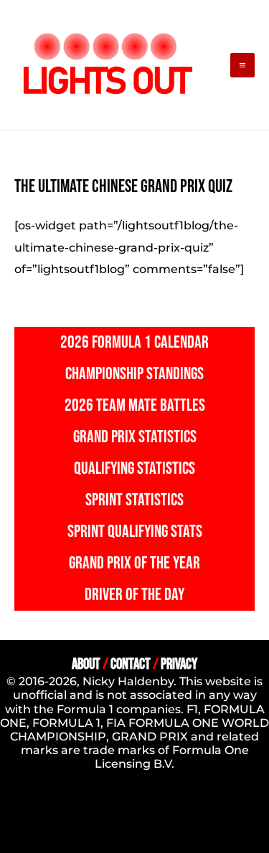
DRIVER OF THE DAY (134, 594)
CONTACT (130, 664)
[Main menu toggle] (242, 65)
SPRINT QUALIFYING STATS (134, 531)
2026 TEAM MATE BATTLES (135, 405)
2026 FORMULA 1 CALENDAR (134, 342)
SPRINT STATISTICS (134, 500)
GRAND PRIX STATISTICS (135, 436)
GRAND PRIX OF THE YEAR (134, 563)
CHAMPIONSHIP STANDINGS (134, 373)
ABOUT (86, 664)
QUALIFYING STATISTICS (134, 468)
